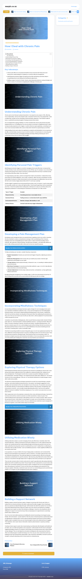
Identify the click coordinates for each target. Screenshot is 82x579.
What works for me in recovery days (42, 11)
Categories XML (7, 567)
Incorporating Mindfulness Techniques (13, 61)
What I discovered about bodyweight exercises (66, 11)
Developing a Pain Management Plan (13, 60)
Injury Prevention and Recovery (12, 42)
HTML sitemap (45, 567)
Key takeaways (10, 55)
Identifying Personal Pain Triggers (13, 58)
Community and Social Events (65, 21)
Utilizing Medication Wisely (11, 64)
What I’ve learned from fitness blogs (21, 11)
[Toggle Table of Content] (50, 54)
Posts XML (5, 569)
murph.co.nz (11, 6)
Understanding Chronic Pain (11, 57)
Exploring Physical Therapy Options (13, 62)
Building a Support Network (11, 65)
